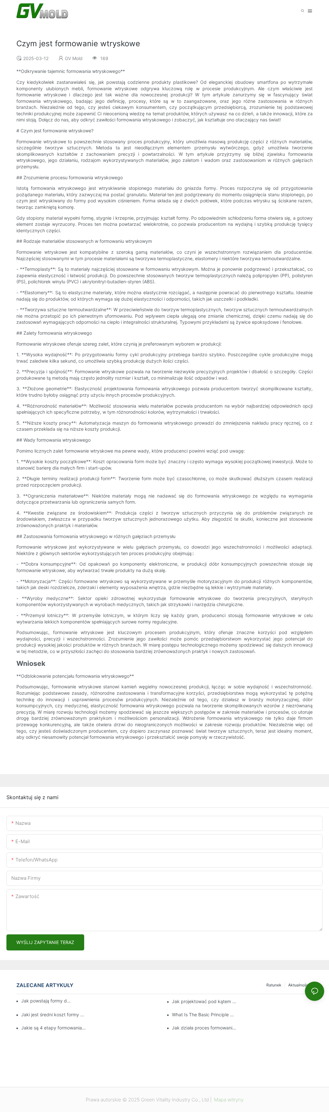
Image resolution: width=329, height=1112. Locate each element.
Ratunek (273, 985)
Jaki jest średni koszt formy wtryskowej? (53, 1014)
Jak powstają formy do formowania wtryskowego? (46, 1000)
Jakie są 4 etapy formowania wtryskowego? (53, 1027)
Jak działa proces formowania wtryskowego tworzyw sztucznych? (204, 1027)
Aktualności (298, 985)
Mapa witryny (228, 1100)
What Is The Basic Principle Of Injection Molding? (204, 1014)
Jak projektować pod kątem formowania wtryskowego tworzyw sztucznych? (204, 1001)
